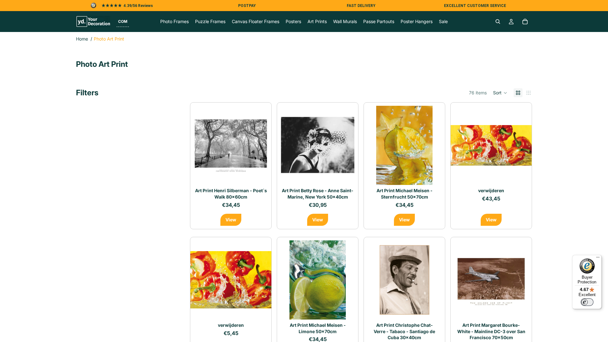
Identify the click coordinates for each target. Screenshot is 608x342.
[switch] (587, 302)
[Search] (498, 21)
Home (82, 38)
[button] (123, 21)
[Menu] (598, 259)
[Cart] (525, 21)
